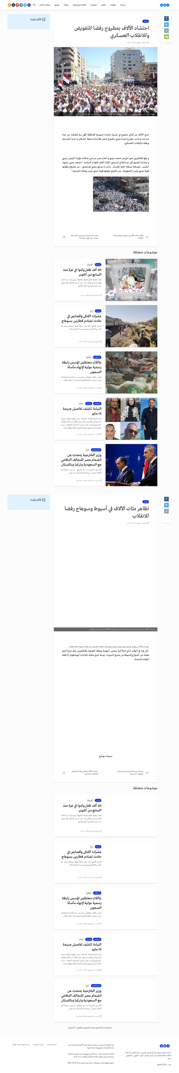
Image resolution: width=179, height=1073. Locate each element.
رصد (91, 311)
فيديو (57, 5)
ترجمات (93, 5)
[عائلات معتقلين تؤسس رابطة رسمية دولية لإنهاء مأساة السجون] (131, 372)
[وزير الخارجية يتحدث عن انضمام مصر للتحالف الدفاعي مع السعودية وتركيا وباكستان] (131, 465)
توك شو (89, 403)
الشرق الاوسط (96, 450)
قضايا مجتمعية (79, 5)
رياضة (66, 5)
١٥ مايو (81, 403)
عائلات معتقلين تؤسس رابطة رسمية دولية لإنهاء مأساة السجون (81, 367)
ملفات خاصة (45, 5)
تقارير (103, 5)
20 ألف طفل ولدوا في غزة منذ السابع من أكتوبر (82, 272)
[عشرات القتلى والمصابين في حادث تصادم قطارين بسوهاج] (131, 326)
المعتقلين (89, 357)
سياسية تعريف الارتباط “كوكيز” (21, 1045)
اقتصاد (113, 5)
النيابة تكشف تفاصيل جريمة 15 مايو (82, 411)
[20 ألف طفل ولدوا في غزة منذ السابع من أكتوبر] (131, 279)
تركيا (87, 450)
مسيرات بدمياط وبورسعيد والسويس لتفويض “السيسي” (89, 1027)
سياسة (123, 5)
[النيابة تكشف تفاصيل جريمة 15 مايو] (131, 418)
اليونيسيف (90, 265)
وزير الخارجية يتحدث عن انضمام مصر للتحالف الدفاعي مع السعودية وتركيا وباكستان (81, 460)
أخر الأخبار (97, 357)
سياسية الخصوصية (38, 1045)
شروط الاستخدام (52, 1045)
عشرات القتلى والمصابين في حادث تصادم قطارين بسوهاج (81, 318)
